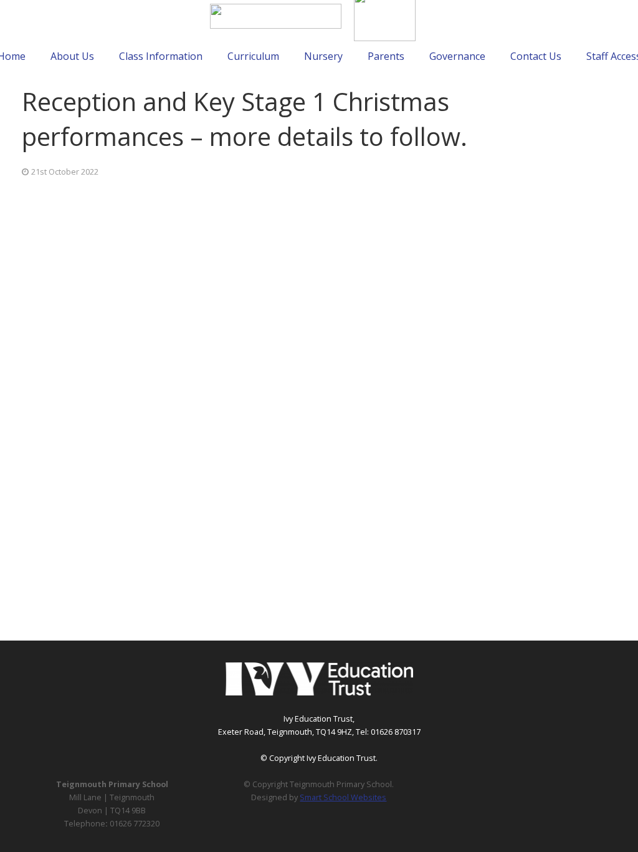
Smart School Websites (343, 797)
